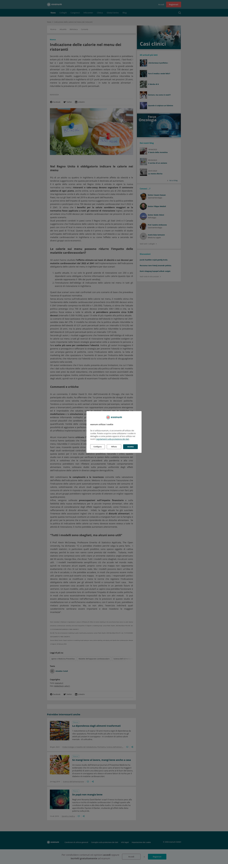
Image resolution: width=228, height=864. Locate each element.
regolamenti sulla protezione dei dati (112, 439)
